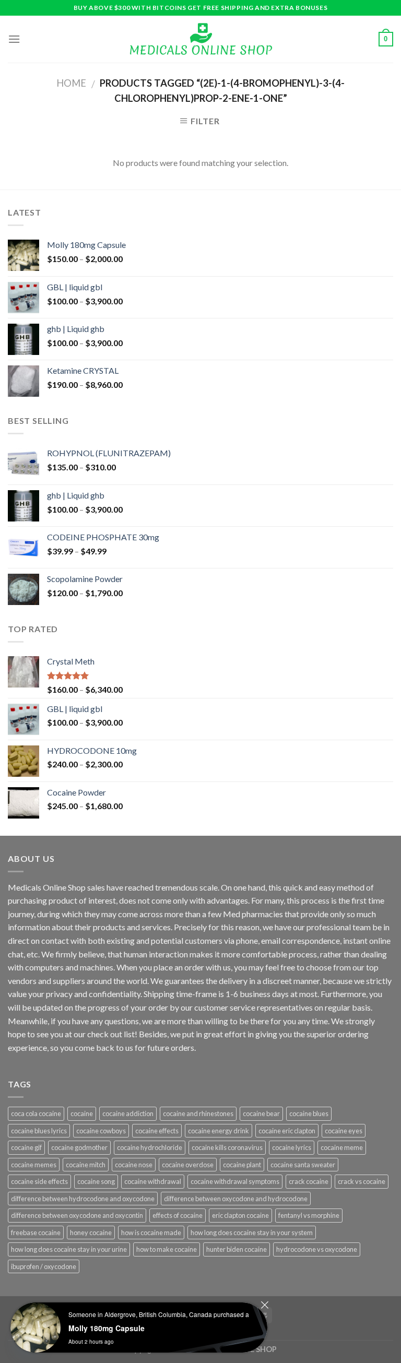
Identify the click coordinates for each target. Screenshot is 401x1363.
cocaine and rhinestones (198, 1113)
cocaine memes (33, 1164)
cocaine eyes (343, 1131)
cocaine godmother (79, 1147)
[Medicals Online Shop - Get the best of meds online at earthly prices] (200, 39)
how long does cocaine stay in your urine (69, 1249)
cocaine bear (261, 1113)
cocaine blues (308, 1113)
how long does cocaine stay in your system (252, 1232)
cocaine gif (26, 1147)
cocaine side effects (39, 1181)
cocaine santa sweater (302, 1164)
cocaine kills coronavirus (227, 1147)
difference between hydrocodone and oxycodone (83, 1198)
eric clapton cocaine (240, 1215)
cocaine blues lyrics (39, 1131)
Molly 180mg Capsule (106, 1328)
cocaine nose (133, 1164)
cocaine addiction (128, 1113)
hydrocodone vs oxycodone (316, 1249)
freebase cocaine (36, 1232)
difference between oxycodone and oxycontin (77, 1215)
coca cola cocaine (36, 1113)
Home (71, 83)
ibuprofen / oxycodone (43, 1266)
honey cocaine (91, 1232)
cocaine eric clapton (286, 1131)
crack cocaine (308, 1181)
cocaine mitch (85, 1164)
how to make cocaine (166, 1249)
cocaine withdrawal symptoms (235, 1181)
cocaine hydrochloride (149, 1147)
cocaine (81, 1113)
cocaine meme (342, 1147)
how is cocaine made (151, 1232)
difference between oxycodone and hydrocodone (236, 1198)
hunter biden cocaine (236, 1249)
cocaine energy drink (218, 1131)
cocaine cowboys (101, 1131)
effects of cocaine (177, 1215)
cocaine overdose (188, 1164)
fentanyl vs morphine (308, 1215)
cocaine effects (157, 1131)
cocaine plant (242, 1164)
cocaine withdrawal (152, 1181)
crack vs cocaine (361, 1181)
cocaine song (96, 1181)
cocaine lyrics (291, 1147)
